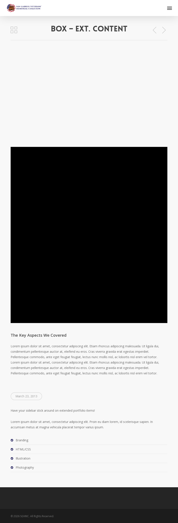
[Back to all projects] (14, 30)
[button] (169, 8)
